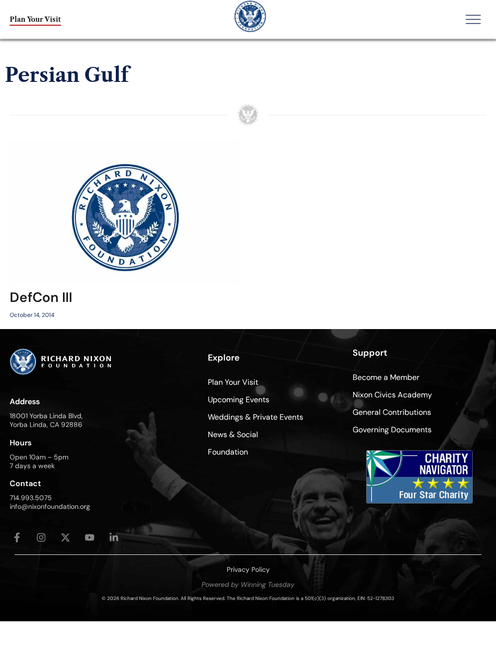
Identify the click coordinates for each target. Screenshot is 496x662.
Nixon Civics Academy (392, 395)
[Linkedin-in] (114, 537)
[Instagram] (41, 537)
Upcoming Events (238, 399)
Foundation (228, 452)
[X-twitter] (65, 537)
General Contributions (392, 412)
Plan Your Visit (233, 382)
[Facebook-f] (17, 537)
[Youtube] (89, 537)
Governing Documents (392, 430)
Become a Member (386, 377)
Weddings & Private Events (255, 417)
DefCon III (41, 297)
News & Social (233, 434)
